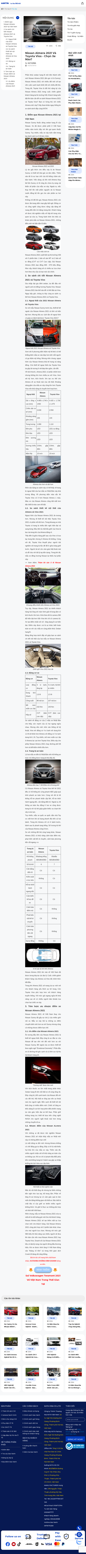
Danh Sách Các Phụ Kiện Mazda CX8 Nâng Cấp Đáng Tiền (74, 101)
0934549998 (55, 1519)
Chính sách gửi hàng (31, 1419)
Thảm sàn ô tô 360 (9, 1431)
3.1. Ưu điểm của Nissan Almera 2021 (10, 83)
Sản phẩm (6, 1406)
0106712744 (57, 1505)
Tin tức (7, 9)
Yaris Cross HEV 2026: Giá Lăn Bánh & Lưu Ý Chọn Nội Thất (53, 1386)
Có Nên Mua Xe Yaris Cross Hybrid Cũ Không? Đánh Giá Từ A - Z (53, 1325)
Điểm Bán (6, 1450)
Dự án (69, 40)
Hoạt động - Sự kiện (75, 36)
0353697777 (49, 1512)
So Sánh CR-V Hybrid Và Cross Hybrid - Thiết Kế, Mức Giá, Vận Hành (32, 1356)
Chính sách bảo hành (31, 1415)
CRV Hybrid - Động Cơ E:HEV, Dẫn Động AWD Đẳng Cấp (53, 1356)
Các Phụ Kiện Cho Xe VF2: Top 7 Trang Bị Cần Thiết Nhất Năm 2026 (74, 152)
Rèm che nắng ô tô (9, 1419)
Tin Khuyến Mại (73, 25)
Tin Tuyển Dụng (73, 33)
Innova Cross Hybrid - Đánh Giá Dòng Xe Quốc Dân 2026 (32, 1325)
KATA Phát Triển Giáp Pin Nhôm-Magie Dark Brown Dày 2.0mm (75, 179)
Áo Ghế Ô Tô (7, 1427)
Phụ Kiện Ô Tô (7, 1423)
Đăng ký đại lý (7, 1458)
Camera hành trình (9, 1415)
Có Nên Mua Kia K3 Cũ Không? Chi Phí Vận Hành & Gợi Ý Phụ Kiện (74, 1386)
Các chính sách (30, 1406)
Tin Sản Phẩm (72, 22)
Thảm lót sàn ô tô (9, 1411)
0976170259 (48, 1526)
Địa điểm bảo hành (9, 1462)
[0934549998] (79, 1528)
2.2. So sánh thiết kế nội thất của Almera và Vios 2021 (11, 53)
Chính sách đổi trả (30, 1423)
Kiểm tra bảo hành (30, 1452)
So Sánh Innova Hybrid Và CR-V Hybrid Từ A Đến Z (10, 1356)
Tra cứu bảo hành (8, 1454)
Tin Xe (14, 9)
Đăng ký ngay (75, 1439)
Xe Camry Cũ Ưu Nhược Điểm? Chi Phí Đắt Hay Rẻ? (10, 1325)
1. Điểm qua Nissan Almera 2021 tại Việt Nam (10, 24)
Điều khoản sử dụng (31, 1411)
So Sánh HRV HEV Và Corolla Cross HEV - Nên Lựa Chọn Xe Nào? (74, 1356)
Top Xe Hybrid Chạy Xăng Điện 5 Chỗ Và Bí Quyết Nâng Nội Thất (74, 1325)
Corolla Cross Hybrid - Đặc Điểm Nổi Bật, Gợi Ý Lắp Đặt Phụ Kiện (31, 1386)
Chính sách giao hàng (31, 1427)
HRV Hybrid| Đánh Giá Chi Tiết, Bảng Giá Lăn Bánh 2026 (10, 1386)
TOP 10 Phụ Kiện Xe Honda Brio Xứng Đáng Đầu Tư (74, 77)
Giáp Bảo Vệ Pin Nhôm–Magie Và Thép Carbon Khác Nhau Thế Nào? (74, 128)
